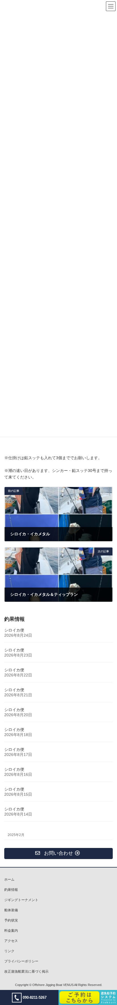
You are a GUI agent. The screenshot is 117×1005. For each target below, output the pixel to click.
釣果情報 (11, 890)
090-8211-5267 (35, 997)
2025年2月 (16, 835)
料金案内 (11, 931)
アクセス (11, 941)
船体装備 (11, 910)
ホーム (9, 879)
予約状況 (11, 920)
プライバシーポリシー (21, 961)
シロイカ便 (14, 630)
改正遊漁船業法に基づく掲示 (26, 971)
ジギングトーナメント (21, 900)
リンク (9, 951)
